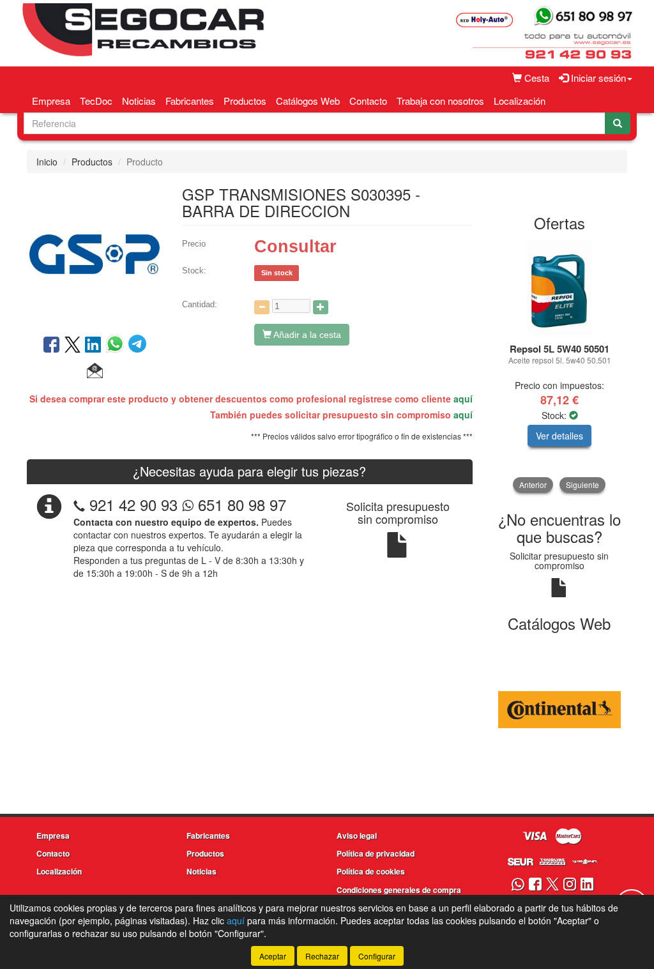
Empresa (51, 100)
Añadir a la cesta (306, 335)
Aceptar (272, 955)
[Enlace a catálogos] (559, 708)
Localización (519, 100)
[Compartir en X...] (72, 345)
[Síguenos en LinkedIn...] (587, 885)
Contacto (368, 100)
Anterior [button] (533, 484)
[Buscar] (617, 123)
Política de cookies (371, 871)
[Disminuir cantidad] (262, 307)
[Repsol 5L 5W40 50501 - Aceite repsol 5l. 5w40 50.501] (560, 288)
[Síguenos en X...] (552, 885)
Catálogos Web (308, 100)
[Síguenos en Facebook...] (535, 885)
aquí (463, 398)
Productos (245, 100)
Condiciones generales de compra (399, 890)
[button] (95, 371)
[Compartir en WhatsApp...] (117, 345)
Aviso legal (357, 835)
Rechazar (322, 955)
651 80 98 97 (240, 504)
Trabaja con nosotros (440, 100)
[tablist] (560, 366)
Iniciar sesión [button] (597, 77)
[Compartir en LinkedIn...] (93, 345)
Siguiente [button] (582, 484)
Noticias (139, 100)
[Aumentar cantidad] (320, 307)
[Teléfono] (79, 504)
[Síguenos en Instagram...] (570, 885)
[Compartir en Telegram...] (137, 345)
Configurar (376, 955)
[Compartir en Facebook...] (51, 345)
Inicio (46, 161)
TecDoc (96, 100)
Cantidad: (199, 304)
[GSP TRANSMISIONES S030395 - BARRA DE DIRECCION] (95, 253)
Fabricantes (189, 100)
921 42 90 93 (133, 504)
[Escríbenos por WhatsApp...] (517, 885)
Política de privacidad (375, 853)
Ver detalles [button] (559, 435)
